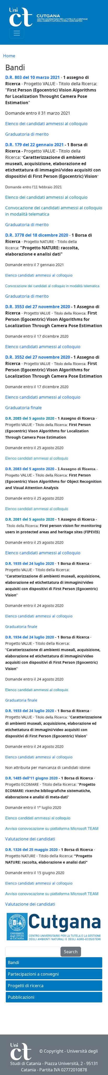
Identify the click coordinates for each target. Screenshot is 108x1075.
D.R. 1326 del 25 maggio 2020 (31, 849)
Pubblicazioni (21, 997)
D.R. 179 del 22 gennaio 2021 (34, 145)
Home (9, 56)
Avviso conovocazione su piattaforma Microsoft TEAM (52, 828)
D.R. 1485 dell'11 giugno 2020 (31, 777)
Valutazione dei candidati (30, 839)
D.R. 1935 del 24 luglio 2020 (29, 563)
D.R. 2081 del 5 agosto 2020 (29, 519)
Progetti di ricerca (26, 985)
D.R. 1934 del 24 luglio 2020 (29, 637)
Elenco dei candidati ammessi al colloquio (46, 123)
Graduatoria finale (23, 407)
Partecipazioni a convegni (33, 974)
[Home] (51, 17)
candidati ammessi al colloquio (44, 275)
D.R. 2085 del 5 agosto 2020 (29, 418)
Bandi (13, 962)
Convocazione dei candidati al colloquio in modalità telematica (52, 286)
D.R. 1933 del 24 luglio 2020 (29, 710)
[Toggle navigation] (16, 33)
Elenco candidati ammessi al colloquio (42, 346)
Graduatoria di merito (27, 134)
